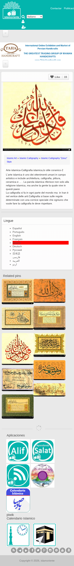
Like (60, 77)
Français (17, 239)
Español (17, 228)
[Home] (12, 9)
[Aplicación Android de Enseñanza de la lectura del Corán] (18, 451)
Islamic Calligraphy (29, 158)
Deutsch (17, 246)
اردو (15, 264)
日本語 (16, 253)
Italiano (17, 242)
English (17, 235)
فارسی (16, 257)
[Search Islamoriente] (23, 17)
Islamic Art (12, 158)
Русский (17, 249)
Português (18, 231)
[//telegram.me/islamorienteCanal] (19, 550)
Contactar (56, 8)
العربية (16, 260)
